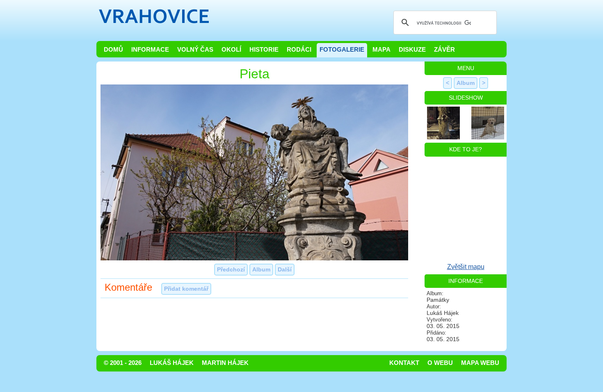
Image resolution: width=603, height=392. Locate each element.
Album (261, 269)
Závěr (444, 49)
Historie (264, 49)
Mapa (381, 49)
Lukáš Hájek (172, 363)
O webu (440, 363)
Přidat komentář (186, 288)
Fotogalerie (342, 49)
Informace (150, 49)
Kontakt (404, 363)
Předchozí (231, 269)
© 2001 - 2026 (123, 363)
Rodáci (299, 49)
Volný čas (195, 49)
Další (285, 269)
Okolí (231, 49)
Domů (113, 49)
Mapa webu (480, 363)
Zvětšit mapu (465, 266)
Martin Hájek (225, 363)
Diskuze (412, 49)
